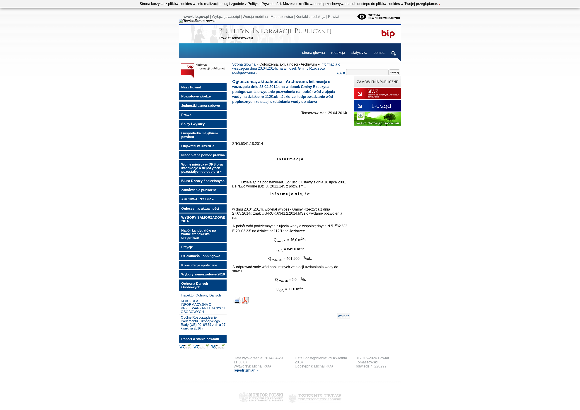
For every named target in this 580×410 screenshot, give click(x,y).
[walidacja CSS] (185, 348)
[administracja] (393, 54)
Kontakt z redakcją (310, 17)
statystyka (359, 53)
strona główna (313, 53)
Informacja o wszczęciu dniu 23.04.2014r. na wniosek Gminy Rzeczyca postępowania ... (286, 68)
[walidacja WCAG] (218, 348)
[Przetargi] (377, 86)
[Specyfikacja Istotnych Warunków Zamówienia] (377, 98)
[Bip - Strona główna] (203, 78)
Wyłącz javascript (226, 17)
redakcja (338, 53)
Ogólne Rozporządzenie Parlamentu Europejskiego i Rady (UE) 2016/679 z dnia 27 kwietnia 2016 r (203, 323)
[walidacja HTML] (201, 348)
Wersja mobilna (255, 17)
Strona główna (244, 64)
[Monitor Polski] (261, 404)
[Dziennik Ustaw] (315, 404)
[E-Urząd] (377, 110)
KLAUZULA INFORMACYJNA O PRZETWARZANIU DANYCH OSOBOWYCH (203, 306)
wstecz (343, 316)
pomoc (379, 53)
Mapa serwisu (282, 17)
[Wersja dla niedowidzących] (379, 20)
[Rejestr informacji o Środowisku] (377, 125)
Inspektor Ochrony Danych (201, 295)
